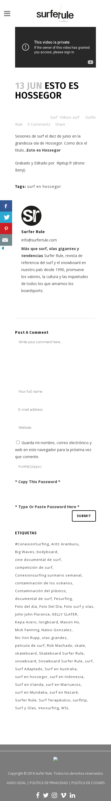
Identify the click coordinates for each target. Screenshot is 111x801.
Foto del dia (26, 606)
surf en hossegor (44, 186)
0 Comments (38, 124)
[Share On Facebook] (6, 206)
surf (89, 661)
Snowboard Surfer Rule (61, 661)
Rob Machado (59, 645)
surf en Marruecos (63, 684)
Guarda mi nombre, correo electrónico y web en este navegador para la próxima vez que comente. (53, 449)
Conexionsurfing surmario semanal (48, 575)
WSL (65, 707)
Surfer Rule (26, 700)
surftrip (80, 700)
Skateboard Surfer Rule (61, 653)
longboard (48, 622)
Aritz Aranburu (65, 544)
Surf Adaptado (29, 668)
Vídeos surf (69, 117)
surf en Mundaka (31, 692)
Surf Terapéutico (55, 700)
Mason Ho (69, 622)
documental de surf (33, 598)
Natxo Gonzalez (56, 629)
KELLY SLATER (64, 614)
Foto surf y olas (78, 606)
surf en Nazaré (64, 692)
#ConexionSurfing (32, 544)
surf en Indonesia (67, 676)
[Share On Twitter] (6, 217)
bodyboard (47, 551)
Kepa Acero (26, 622)
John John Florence (32, 614)
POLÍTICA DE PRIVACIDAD (49, 783)
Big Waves (24, 551)
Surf (53, 117)
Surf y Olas (25, 707)
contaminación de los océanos (43, 583)
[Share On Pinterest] (6, 228)
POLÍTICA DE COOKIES (88, 783)
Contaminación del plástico (40, 590)
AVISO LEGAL (16, 783)
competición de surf (34, 567)
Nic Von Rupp (27, 637)
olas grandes (54, 637)
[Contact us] (6, 240)
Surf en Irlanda (29, 684)
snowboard (25, 661)
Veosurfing (48, 707)
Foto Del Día (50, 606)
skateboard (26, 653)
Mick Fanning (27, 629)
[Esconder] (2, 249)
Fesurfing (63, 598)
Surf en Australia (61, 668)
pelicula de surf (30, 645)
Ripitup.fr (64, 163)
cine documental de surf (38, 559)
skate (80, 645)
